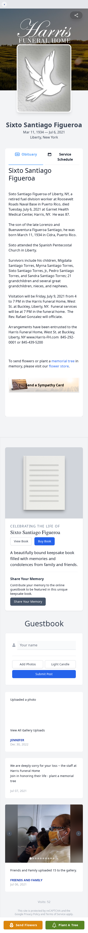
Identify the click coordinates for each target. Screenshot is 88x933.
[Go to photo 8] (48, 858)
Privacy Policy (32, 914)
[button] (44, 833)
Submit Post (44, 674)
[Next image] (78, 833)
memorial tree (63, 361)
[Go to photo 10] (53, 858)
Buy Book (44, 541)
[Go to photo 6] (43, 858)
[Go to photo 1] (30, 858)
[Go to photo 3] (36, 858)
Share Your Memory (28, 601)
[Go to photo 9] (51, 858)
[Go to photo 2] (33, 858)
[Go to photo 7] (46, 858)
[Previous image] (9, 833)
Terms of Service (56, 914)
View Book (21, 541)
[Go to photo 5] (41, 858)
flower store (59, 366)
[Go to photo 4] (38, 858)
